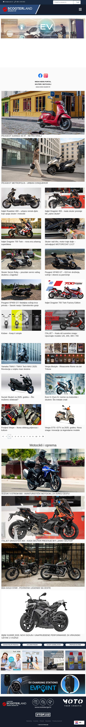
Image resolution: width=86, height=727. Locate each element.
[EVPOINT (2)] (43, 28)
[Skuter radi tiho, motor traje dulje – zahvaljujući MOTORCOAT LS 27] (65, 228)
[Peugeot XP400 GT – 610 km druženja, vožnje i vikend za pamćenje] (65, 259)
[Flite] (32, 660)
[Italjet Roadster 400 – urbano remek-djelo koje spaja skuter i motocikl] (21, 198)
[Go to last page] (43, 436)
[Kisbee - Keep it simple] (21, 320)
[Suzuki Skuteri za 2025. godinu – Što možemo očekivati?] (21, 384)
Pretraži (42, 721)
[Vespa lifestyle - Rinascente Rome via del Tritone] (65, 353)
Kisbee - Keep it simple (11, 333)
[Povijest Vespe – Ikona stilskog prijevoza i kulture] (21, 414)
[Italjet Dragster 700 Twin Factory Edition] (65, 289)
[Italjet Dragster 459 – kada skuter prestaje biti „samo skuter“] (65, 198)
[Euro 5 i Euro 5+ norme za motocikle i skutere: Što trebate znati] (65, 384)
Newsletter (48, 721)
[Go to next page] (39, 436)
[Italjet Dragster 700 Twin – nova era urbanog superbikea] (21, 228)
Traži (77, 2)
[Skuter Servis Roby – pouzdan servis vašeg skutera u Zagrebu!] (21, 259)
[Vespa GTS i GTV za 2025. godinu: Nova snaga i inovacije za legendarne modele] (65, 414)
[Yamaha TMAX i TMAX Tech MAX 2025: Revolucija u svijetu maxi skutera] (21, 353)
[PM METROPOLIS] (54, 660)
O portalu (35, 721)
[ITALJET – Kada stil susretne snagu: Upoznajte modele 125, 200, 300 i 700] (65, 320)
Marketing (29, 721)
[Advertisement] (43, 52)
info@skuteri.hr (9, 1)
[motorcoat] (75, 660)
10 (36, 436)
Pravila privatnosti (57, 721)
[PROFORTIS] (11, 660)
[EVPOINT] (43, 684)
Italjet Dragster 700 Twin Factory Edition (62, 303)
